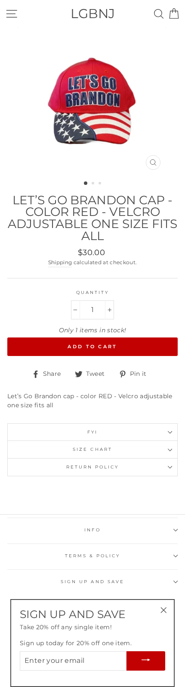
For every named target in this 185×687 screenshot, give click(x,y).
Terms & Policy (92, 556)
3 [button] (101, 184)
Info (92, 530)
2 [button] (94, 184)
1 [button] (86, 183)
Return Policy (92, 467)
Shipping (60, 262)
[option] (92, 101)
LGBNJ (93, 14)
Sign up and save (92, 581)
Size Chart (92, 449)
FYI (92, 432)
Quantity (92, 292)
